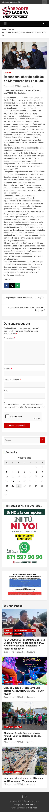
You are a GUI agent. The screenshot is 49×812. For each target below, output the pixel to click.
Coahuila (9, 630)
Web (5, 391)
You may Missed (13, 605)
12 (19, 477)
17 (7, 481)
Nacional (9, 634)
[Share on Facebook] (6, 285)
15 (36, 477)
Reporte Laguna (26, 86)
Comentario (9, 338)
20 (24, 481)
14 (30, 477)
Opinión (18, 634)
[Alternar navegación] (5, 24)
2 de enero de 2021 (11, 86)
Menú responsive (44, 2)
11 (13, 477)
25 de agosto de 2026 (12, 652)
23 (42, 481)
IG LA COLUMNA (21, 630)
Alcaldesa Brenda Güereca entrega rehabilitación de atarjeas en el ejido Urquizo (23, 736)
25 (13, 486)
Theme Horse (27, 804)
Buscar (42, 440)
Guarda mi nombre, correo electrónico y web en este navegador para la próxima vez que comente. (24, 405)
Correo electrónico (12, 380)
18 (13, 481)
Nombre (8, 368)
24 (7, 486)
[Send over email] (17, 285)
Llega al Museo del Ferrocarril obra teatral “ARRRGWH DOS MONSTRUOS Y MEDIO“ (24, 691)
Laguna (7, 72)
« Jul (6, 495)
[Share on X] (12, 285)
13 (24, 477)
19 (19, 481)
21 (30, 481)
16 (42, 477)
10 (7, 477)
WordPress (32, 808)
